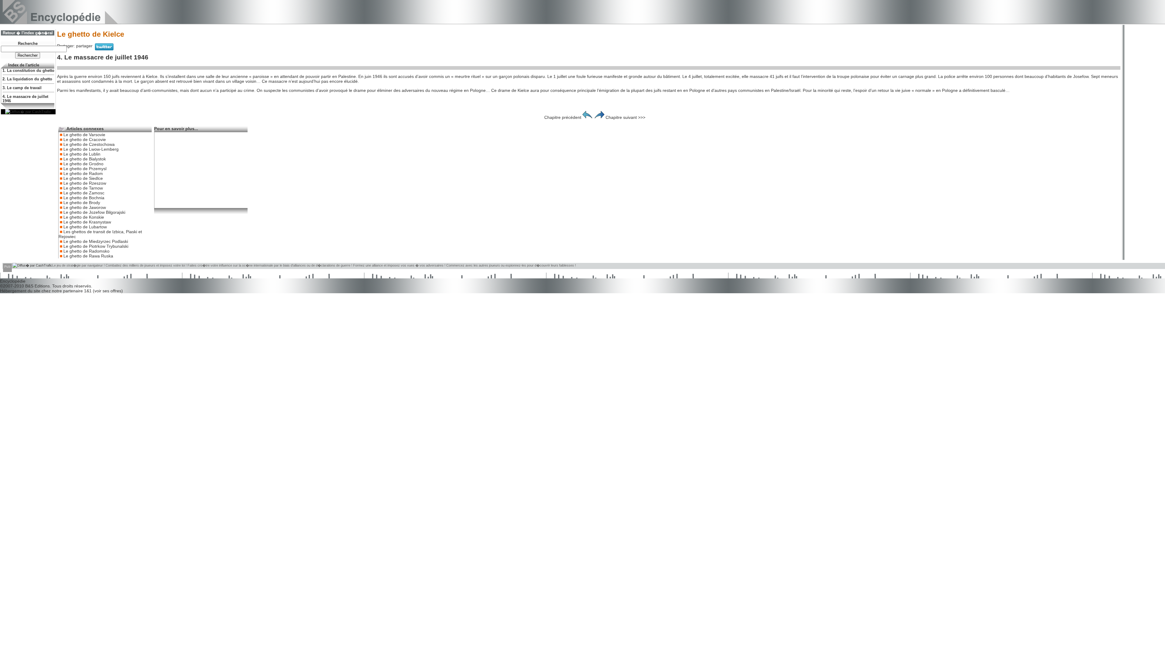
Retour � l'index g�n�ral (28, 33)
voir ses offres (107, 290)
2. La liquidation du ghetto (27, 79)
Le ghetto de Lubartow (85, 226)
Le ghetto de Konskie (83, 217)
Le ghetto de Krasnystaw (87, 222)
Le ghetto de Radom (83, 173)
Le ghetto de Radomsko (86, 251)
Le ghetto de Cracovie (84, 139)
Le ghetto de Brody (81, 202)
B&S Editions (37, 286)
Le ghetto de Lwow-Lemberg (91, 149)
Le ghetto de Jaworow (84, 207)
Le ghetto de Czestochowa (89, 144)
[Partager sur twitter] (104, 48)
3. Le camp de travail (22, 88)
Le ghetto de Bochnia (83, 197)
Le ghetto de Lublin (81, 154)
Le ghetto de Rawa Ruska (88, 256)
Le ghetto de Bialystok (84, 158)
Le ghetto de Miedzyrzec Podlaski (95, 241)
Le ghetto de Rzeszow (84, 183)
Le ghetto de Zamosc (83, 192)
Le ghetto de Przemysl (84, 168)
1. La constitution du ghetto (28, 71)
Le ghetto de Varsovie (84, 134)
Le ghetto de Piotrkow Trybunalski (95, 246)
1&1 (88, 290)
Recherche (28, 44)
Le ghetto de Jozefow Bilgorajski (94, 212)
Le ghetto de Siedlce (83, 178)
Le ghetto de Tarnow (83, 188)
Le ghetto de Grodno (83, 163)
